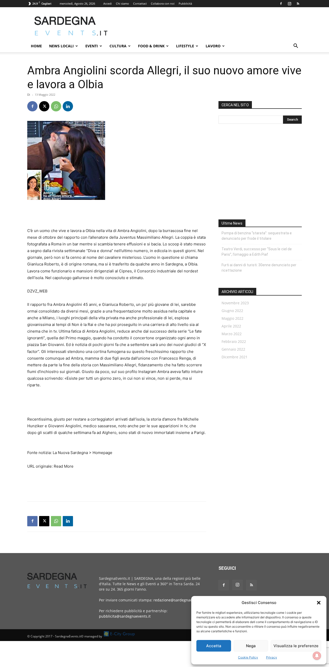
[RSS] (298, 3)
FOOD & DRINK (151, 45)
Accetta (213, 645)
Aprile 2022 (231, 326)
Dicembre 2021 (235, 356)
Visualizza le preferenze (295, 645)
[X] (44, 106)
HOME (36, 45)
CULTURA (117, 45)
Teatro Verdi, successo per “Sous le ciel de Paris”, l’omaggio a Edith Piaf (257, 251)
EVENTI (91, 45)
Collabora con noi (163, 3)
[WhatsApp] (56, 106)
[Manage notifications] (317, 656)
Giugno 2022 (232, 310)
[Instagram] (289, 3)
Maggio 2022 (232, 318)
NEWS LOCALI (61, 45)
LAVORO (213, 45)
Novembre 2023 (235, 302)
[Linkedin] (68, 106)
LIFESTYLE (185, 45)
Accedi (107, 3)
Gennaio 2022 (233, 349)
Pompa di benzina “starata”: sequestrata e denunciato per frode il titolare (257, 236)
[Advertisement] (208, 26)
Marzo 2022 (232, 333)
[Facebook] (281, 3)
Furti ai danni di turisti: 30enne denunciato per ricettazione (259, 267)
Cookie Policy (248, 657)
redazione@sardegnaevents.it (179, 600)
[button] (318, 602)
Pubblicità (185, 3)
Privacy (271, 657)
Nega (251, 645)
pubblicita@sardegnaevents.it (125, 616)
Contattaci (140, 3)
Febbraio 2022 (234, 341)
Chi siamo (122, 3)
